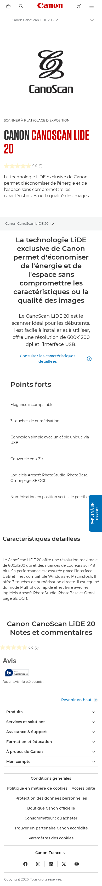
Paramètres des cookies (51, 838)
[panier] (8, 6)
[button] (95, 513)
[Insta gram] (38, 864)
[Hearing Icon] (79, 6)
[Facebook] (25, 864)
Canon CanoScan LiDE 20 (27, 223)
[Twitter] (64, 864)
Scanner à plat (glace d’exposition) (37, 120)
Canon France (49, 852)
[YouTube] (77, 864)
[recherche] (21, 6)
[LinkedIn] (51, 864)
